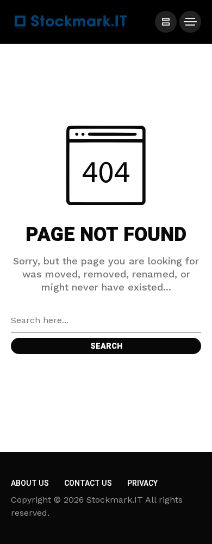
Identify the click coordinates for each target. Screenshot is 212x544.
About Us (30, 483)
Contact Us (88, 483)
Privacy (142, 483)
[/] (166, 22)
